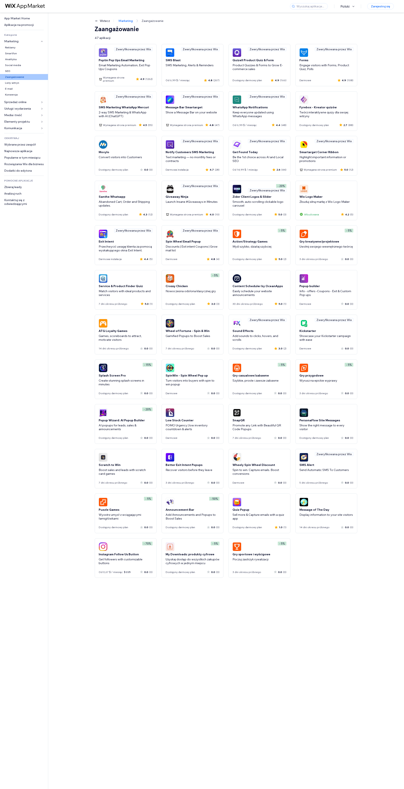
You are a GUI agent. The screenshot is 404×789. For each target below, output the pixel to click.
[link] (24, 18)
